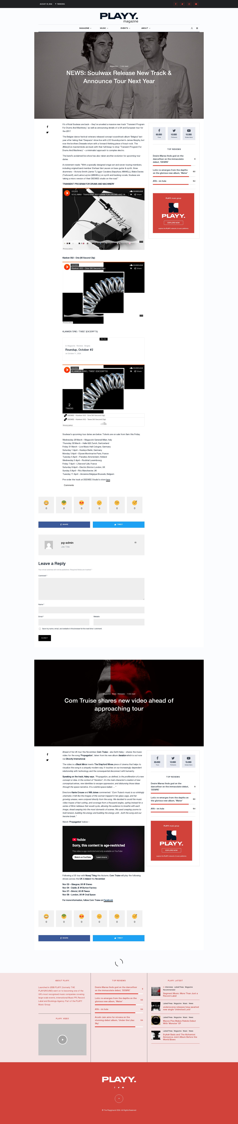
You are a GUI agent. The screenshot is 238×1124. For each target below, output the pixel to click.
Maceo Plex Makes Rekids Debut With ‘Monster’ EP (179, 1022)
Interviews (169, 987)
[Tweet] (47, 132)
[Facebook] (175, 4)
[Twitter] (182, 4)
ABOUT (144, 28)
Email (41, 616)
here (108, 480)
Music (185, 1003)
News (114, 694)
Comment (42, 576)
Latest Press (179, 987)
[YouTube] (196, 4)
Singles (87, 346)
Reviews (80, 346)
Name (41, 604)
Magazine (114, 66)
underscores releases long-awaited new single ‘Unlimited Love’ (181, 1008)
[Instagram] (189, 4)
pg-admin (67, 543)
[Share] (47, 127)
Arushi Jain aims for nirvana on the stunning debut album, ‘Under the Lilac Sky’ (114, 1020)
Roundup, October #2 (79, 350)
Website (97, 616)
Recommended (169, 990)
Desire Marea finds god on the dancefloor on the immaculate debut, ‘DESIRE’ (168, 159)
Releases (121, 694)
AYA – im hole (159, 181)
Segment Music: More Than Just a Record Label (180, 995)
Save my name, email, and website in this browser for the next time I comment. (72, 629)
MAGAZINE (84, 28)
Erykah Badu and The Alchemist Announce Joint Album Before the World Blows (180, 1037)
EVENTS (124, 28)
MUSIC (103, 28)
